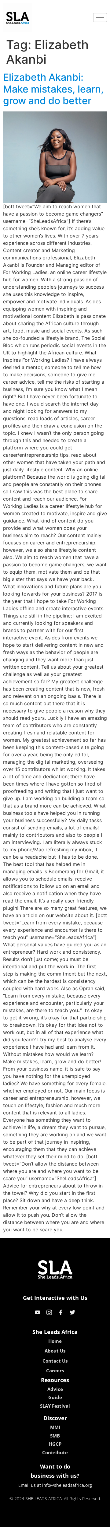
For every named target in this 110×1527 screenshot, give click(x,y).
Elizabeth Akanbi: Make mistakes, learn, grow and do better (53, 89)
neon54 (98, 1520)
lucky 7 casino (71, 1520)
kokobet (13, 1520)
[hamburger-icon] (100, 17)
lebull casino (38, 1520)
